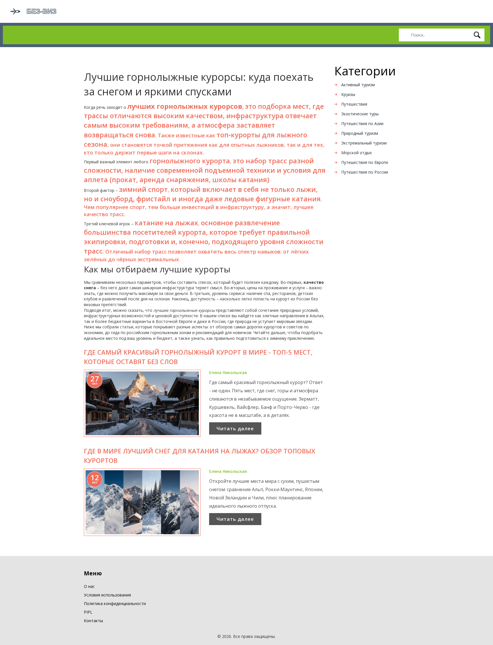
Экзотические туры (360, 113)
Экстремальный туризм (364, 143)
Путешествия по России (364, 172)
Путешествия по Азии (362, 123)
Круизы (348, 94)
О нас (89, 586)
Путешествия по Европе (364, 162)
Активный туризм (358, 84)
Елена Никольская (228, 372)
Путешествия (354, 104)
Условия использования (107, 595)
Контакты (93, 620)
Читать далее (235, 428)
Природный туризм (359, 133)
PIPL (88, 612)
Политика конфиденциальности (115, 603)
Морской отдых (356, 152)
